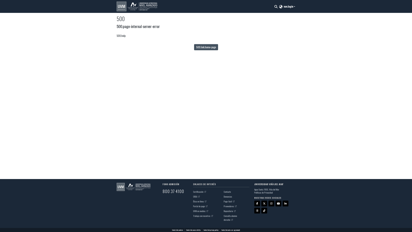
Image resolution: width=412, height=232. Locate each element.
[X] (264, 203)
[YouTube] (278, 203)
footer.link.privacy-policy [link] (211, 230)
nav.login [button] (289, 6)
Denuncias (228, 196)
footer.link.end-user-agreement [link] (230, 230)
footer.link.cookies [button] (177, 230)
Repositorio (229, 211)
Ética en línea (198, 201)
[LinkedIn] (285, 203)
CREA (195, 196)
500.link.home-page (206, 47)
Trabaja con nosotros (202, 216)
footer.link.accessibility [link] (193, 230)
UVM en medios (199, 211)
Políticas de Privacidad (263, 192)
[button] (137, 6)
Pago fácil (228, 201)
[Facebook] (257, 203)
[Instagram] (271, 203)
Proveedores (229, 206)
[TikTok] (264, 210)
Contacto (227, 191)
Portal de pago (199, 206)
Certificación (198, 191)
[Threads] (257, 210)
